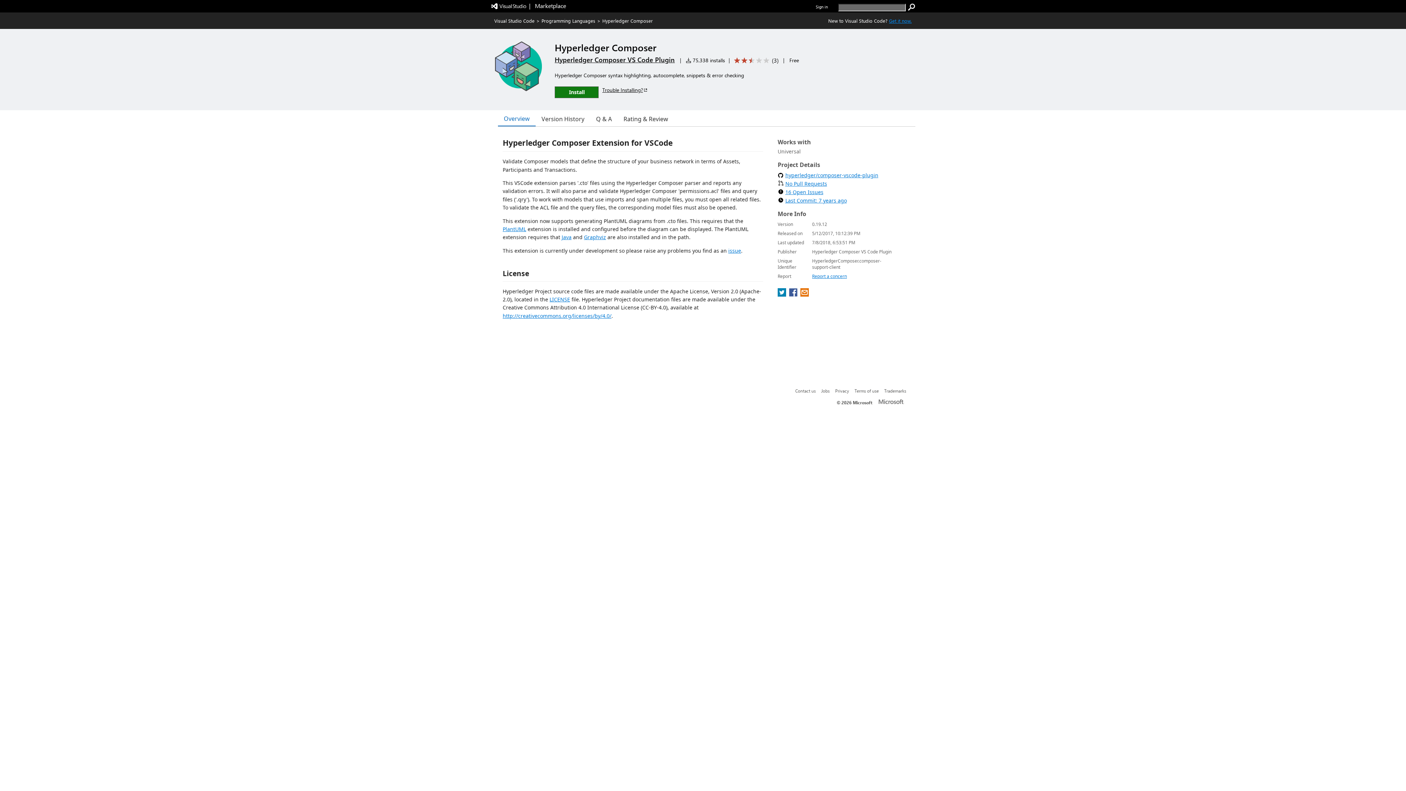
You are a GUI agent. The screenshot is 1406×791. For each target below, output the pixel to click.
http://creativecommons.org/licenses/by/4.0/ (557, 315)
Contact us (805, 391)
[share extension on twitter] (782, 294)
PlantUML (514, 229)
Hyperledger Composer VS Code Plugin (615, 59)
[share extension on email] (805, 294)
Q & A (604, 119)
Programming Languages (568, 21)
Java (567, 237)
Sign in (822, 7)
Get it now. (900, 21)
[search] (911, 7)
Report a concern (829, 276)
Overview (517, 119)
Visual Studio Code (514, 21)
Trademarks (895, 391)
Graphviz (595, 237)
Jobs (825, 391)
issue (734, 250)
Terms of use (867, 391)
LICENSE (560, 299)
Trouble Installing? (622, 89)
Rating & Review (646, 119)
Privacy (842, 391)
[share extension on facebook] (794, 294)
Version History (563, 119)
